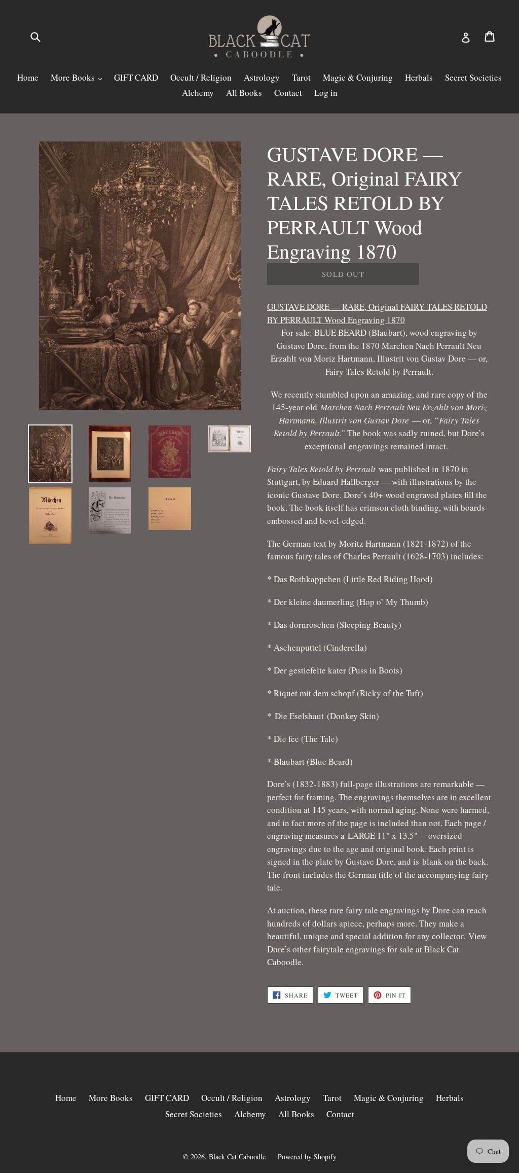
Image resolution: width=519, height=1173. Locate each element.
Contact (288, 92)
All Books (244, 92)
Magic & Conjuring (358, 77)
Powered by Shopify (307, 1156)
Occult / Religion (201, 77)
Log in (326, 92)
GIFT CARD (136, 77)
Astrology (262, 77)
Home (28, 77)
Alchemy (198, 92)
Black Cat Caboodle (237, 1156)
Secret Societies (473, 77)
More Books (74, 77)
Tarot (301, 77)
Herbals (419, 77)
